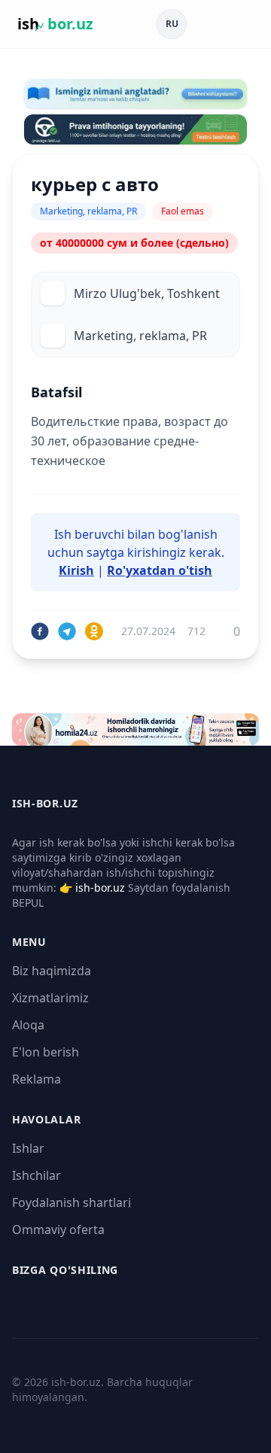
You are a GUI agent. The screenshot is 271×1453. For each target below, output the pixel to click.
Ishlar (28, 1148)
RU (172, 23)
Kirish (76, 570)
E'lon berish (45, 1052)
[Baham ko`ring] (40, 631)
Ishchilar (36, 1175)
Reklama (36, 1079)
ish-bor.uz (100, 887)
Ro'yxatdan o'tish (159, 570)
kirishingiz (156, 552)
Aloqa (28, 1025)
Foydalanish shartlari (71, 1202)
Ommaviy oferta (58, 1229)
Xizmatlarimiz (50, 997)
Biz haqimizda (51, 970)
